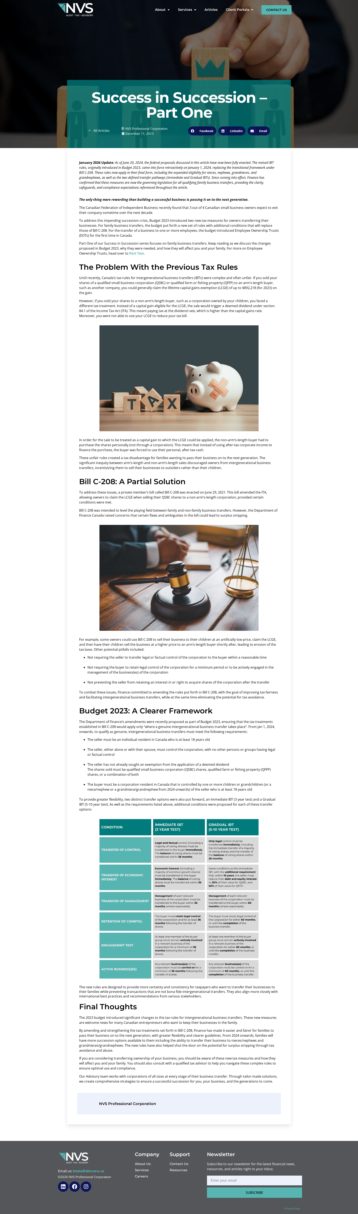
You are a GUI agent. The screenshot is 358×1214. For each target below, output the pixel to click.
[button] (202, 130)
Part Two (136, 253)
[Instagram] (86, 1186)
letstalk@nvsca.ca (88, 1171)
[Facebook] (74, 1186)
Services (185, 10)
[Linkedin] (63, 1186)
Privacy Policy (292, 1208)
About (160, 10)
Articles (211, 10)
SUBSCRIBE (254, 1192)
